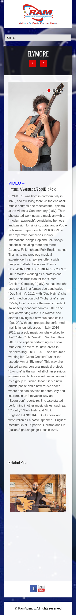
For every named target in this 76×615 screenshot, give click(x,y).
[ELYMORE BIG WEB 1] (38, 126)
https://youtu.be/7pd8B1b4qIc (33, 189)
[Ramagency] (38, 14)
